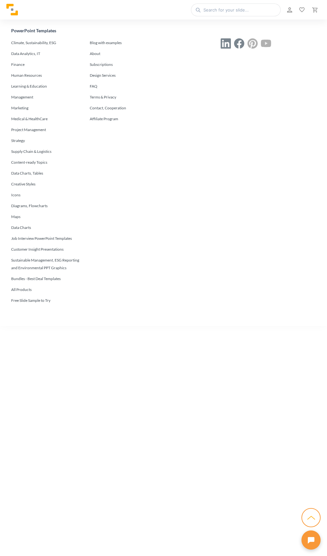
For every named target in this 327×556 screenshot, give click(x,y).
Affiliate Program (104, 118)
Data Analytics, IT (25, 53)
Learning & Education (29, 86)
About (95, 53)
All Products (21, 289)
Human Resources (26, 75)
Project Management (28, 129)
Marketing (19, 108)
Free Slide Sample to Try (30, 300)
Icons (15, 194)
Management (22, 97)
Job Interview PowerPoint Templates (41, 238)
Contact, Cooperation (108, 108)
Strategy (18, 140)
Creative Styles (23, 184)
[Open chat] (311, 540)
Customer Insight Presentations (37, 249)
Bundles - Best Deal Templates (36, 278)
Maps (15, 216)
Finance (18, 64)
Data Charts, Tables (27, 173)
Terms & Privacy (103, 97)
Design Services (103, 75)
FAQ (93, 86)
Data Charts (21, 227)
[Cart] (314, 10)
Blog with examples (106, 42)
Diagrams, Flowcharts (29, 205)
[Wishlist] (301, 10)
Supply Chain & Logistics (31, 151)
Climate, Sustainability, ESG (33, 42)
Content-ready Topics (29, 162)
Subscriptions (101, 64)
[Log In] (289, 10)
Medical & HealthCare (29, 118)
